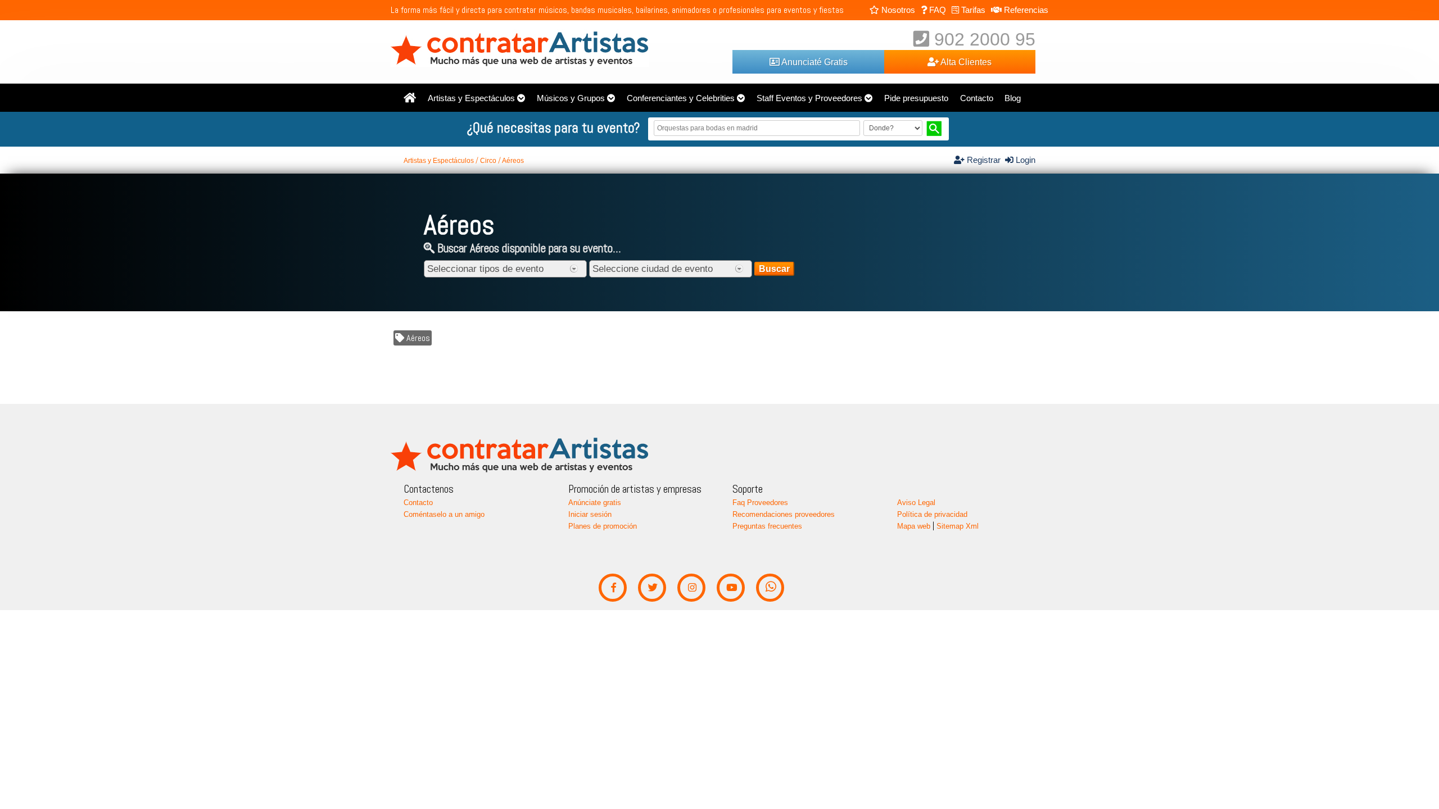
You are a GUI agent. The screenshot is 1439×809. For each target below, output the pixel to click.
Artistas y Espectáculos (471, 98)
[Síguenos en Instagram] (691, 588)
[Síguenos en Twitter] (652, 588)
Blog (1012, 98)
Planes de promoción (602, 526)
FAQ (936, 10)
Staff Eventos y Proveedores (809, 98)
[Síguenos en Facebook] (613, 588)
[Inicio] (410, 98)
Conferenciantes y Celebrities (681, 98)
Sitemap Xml (957, 526)
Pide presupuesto (916, 98)
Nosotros (897, 10)
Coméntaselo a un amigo (444, 514)
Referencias (1025, 10)
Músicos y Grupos (571, 98)
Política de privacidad (932, 514)
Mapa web (913, 526)
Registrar (985, 160)
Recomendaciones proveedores (783, 514)
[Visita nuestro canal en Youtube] (731, 588)
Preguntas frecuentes (767, 526)
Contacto (976, 98)
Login (1024, 160)
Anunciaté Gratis (814, 62)
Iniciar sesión (590, 514)
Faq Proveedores (760, 502)
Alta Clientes (965, 62)
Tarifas (972, 10)
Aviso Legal (916, 502)
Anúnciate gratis (594, 502)
